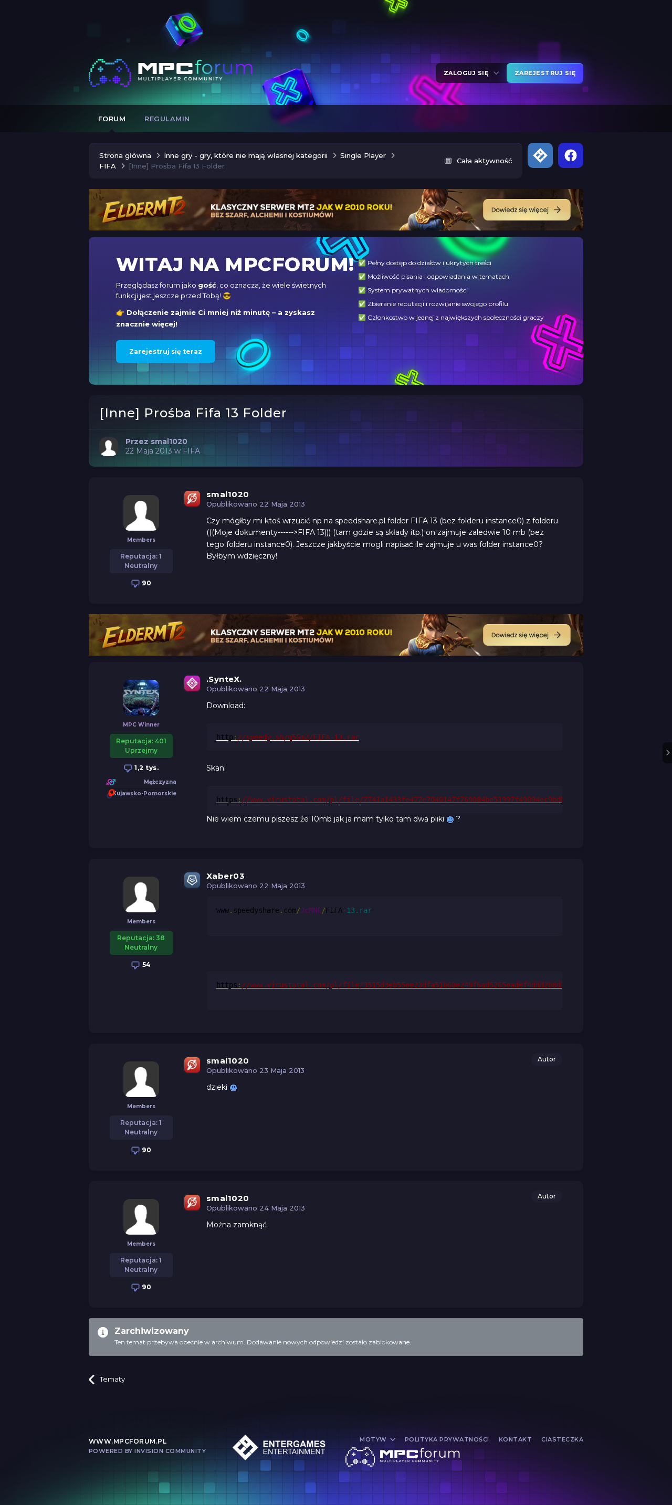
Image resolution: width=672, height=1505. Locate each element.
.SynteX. (224, 679)
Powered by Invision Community (147, 1451)
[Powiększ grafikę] (450, 819)
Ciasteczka (562, 1439)
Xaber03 (225, 876)
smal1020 (227, 494)
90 (146, 583)
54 (145, 965)
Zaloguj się (468, 73)
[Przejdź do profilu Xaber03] (141, 894)
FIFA (191, 451)
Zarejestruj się (545, 73)
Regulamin (167, 118)
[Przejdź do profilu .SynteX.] (141, 697)
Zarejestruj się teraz (165, 351)
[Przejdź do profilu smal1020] (108, 446)
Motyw (374, 1439)
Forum (112, 118)
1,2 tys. (146, 768)
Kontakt (515, 1439)
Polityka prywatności (447, 1439)
